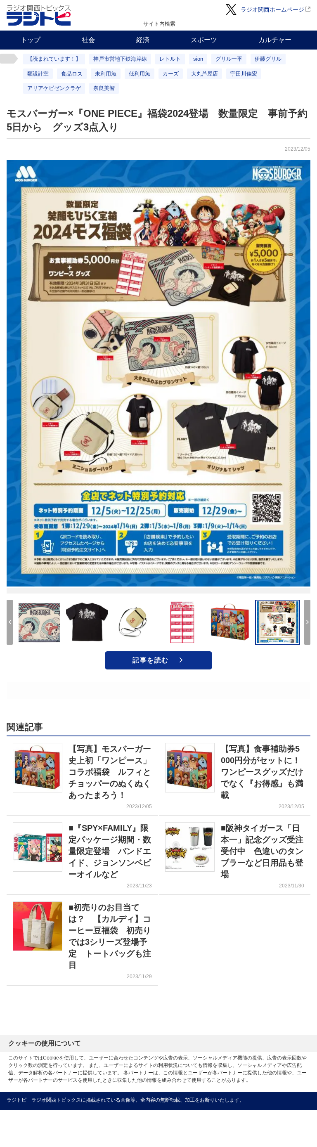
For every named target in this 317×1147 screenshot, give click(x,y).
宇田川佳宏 (243, 74)
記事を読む (150, 660)
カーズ (171, 74)
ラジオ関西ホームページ (272, 9)
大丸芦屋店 (204, 74)
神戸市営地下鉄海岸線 (120, 59)
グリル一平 (228, 59)
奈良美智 (104, 88)
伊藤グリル (268, 59)
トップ (30, 39)
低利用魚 (139, 74)
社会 (88, 39)
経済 (142, 39)
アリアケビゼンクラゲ (54, 88)
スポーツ (204, 39)
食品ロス (72, 74)
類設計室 (38, 74)
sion (198, 59)
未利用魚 (105, 74)
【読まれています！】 (54, 59)
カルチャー (274, 39)
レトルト (170, 59)
